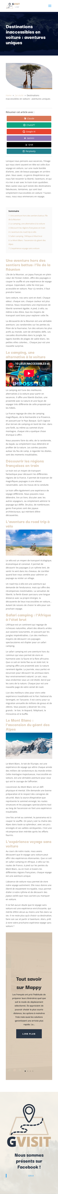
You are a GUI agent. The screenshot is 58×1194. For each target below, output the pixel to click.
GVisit (31, 1175)
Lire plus (29, 1033)
